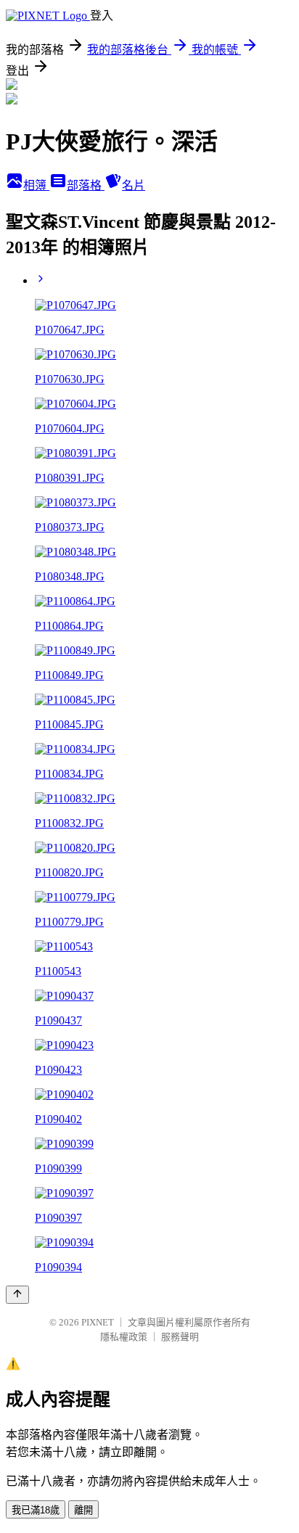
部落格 (86, 185)
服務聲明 (180, 1336)
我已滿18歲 (36, 1510)
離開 (83, 1510)
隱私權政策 (123, 1336)
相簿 (36, 185)
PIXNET (97, 1322)
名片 (133, 185)
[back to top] (17, 1295)
